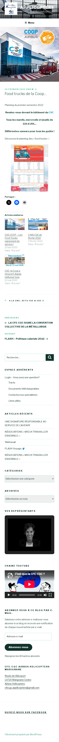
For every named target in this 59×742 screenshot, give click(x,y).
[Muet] (45, 595)
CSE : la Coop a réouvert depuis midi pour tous (13, 273)
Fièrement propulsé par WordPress (23, 734)
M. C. (34, 89)
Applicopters (37, 7)
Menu (31, 22)
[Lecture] (8, 595)
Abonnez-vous (18, 647)
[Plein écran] (50, 595)
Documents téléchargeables (23, 388)
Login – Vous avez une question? (22, 377)
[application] (29, 584)
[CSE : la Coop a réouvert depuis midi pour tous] (15, 260)
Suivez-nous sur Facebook (26, 712)
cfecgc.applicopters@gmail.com (22, 687)
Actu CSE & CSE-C (33, 301)
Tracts (11, 382)
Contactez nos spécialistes (22, 394)
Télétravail (10, 442)
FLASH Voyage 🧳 (15, 448)
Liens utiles (14, 400)
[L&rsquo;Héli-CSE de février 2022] (38, 224)
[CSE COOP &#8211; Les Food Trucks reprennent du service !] (15, 224)
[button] (22, 542)
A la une (14, 301)
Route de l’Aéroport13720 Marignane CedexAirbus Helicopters (18, 679)
